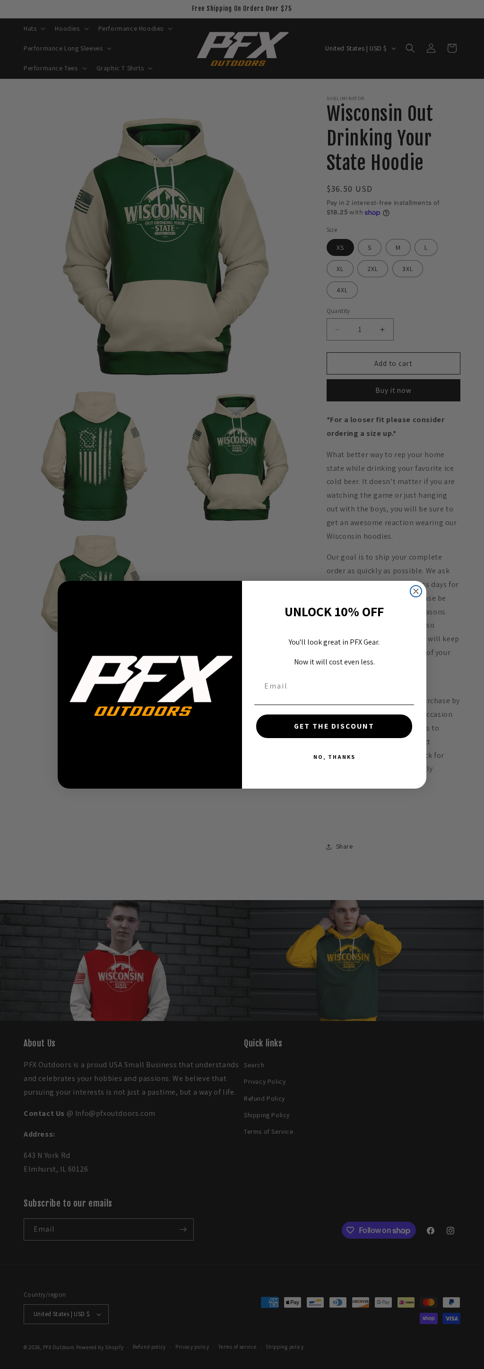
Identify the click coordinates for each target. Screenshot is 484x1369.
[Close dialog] (416, 591)
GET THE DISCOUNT (334, 726)
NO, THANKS (334, 756)
